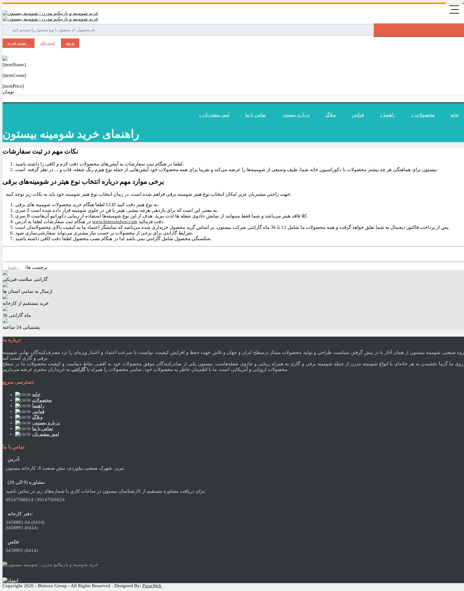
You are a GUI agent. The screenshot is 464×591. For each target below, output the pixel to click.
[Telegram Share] (37, 254)
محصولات (42, 400)
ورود (70, 42)
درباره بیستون (296, 114)
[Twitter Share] (6, 254)
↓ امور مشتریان (214, 114)
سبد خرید (18, 42)
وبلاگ (330, 114)
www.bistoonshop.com (114, 221)
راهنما (13, 267)
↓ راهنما (388, 114)
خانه (36, 394)
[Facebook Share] (27, 254)
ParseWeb (152, 585)
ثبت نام (47, 42)
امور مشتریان (45, 434)
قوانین (358, 114)
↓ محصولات (423, 114)
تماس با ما (255, 114)
